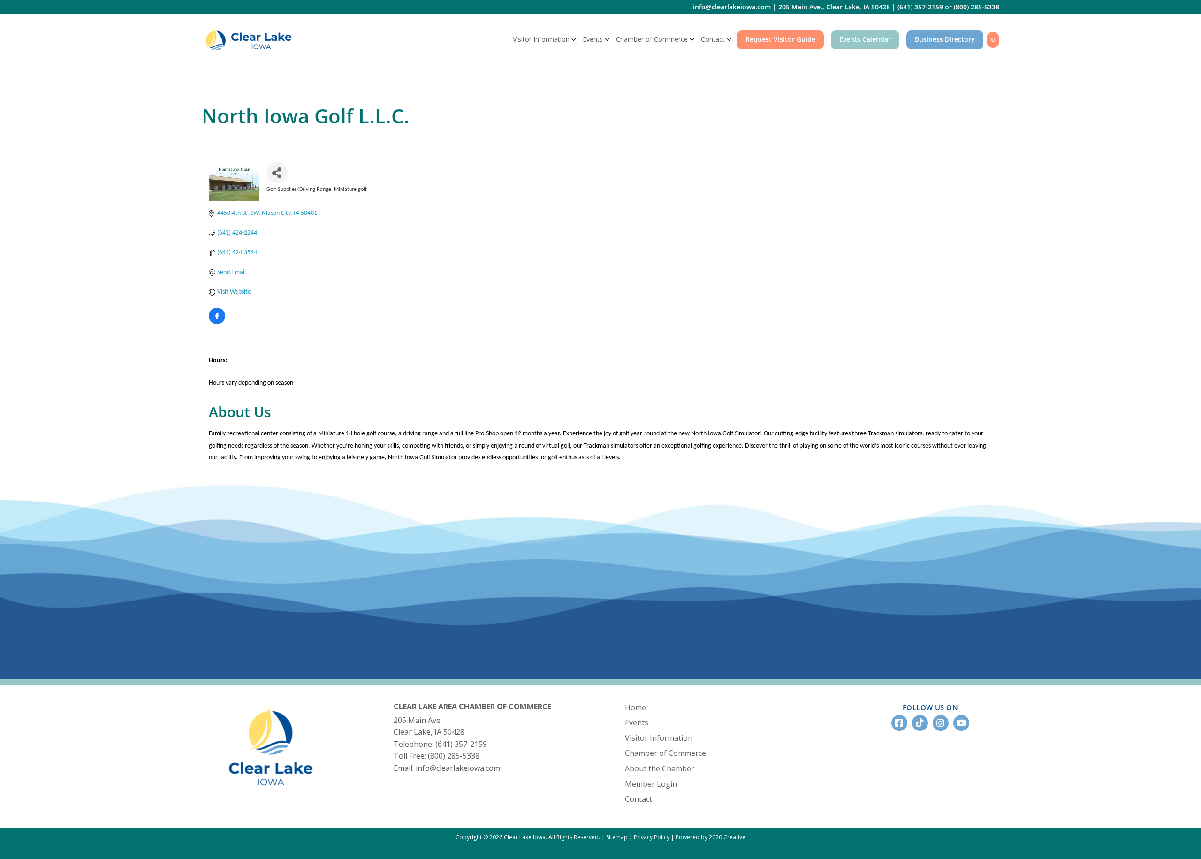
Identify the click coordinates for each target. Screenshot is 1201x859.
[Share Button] (277, 172)
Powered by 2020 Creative (710, 837)
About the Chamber (659, 768)
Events (593, 39)
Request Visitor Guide (780, 39)
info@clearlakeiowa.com (732, 6)
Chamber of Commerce (652, 39)
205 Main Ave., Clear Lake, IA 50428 (834, 6)
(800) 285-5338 (976, 6)
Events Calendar (865, 39)
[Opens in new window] (217, 322)
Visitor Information (541, 39)
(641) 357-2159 (920, 6)
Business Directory (945, 39)
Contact (713, 39)
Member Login (651, 784)
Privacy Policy (651, 837)
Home (635, 707)
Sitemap (617, 837)
